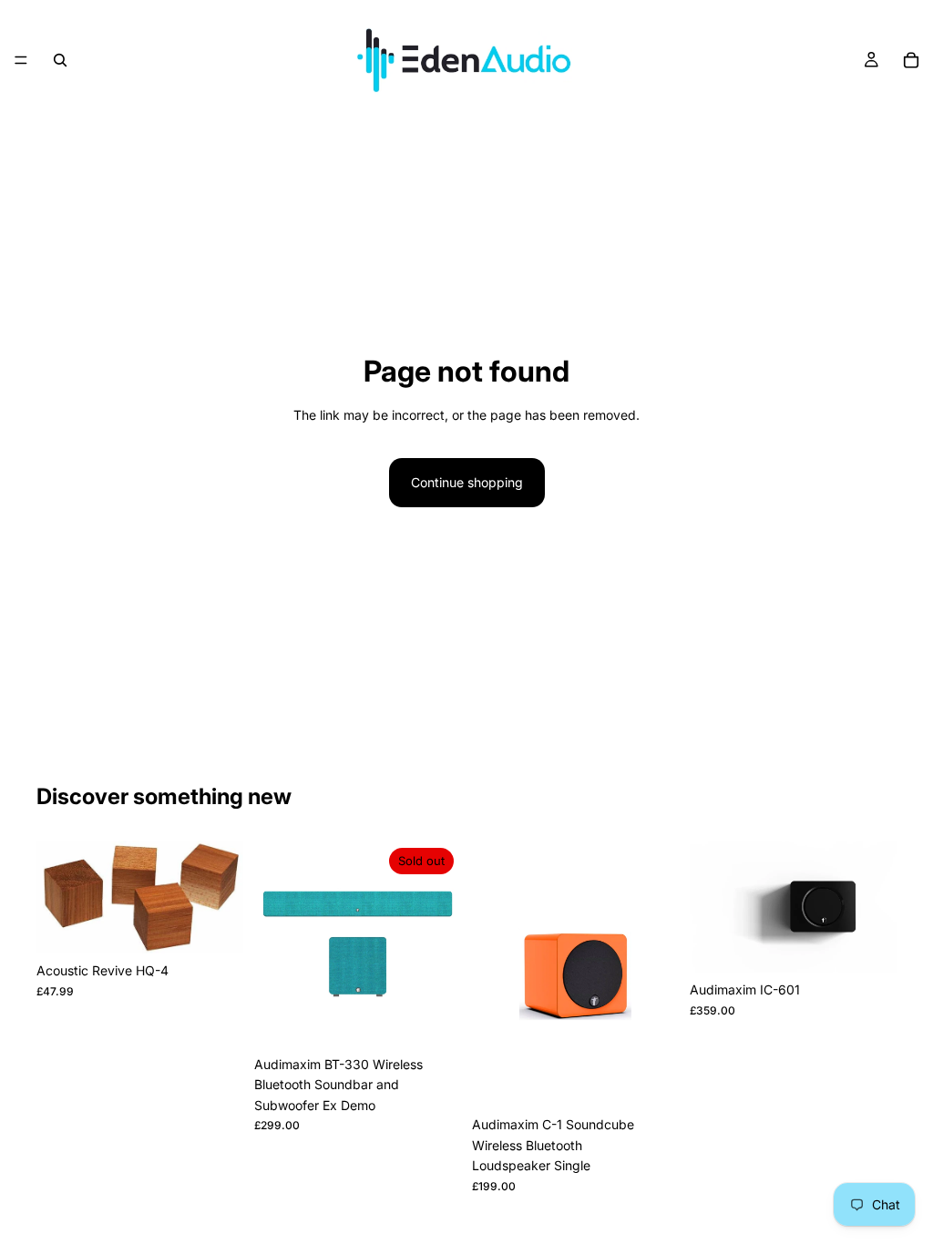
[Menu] (21, 60)
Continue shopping (467, 482)
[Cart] (911, 60)
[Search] (60, 60)
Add (230, 925)
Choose (884, 944)
